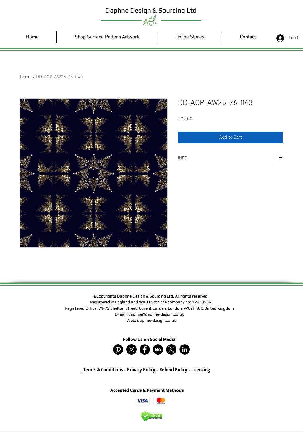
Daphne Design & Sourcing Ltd (151, 10)
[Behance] (158, 349)
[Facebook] (145, 349)
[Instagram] (131, 349)
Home (26, 77)
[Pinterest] (118, 349)
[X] (171, 349)
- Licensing (198, 369)
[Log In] (279, 38)
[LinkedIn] (184, 349)
